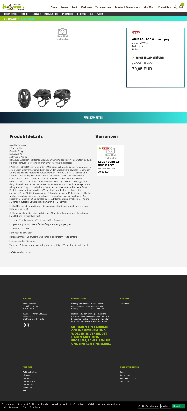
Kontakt (123, 372)
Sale (91, 14)
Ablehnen (165, 406)
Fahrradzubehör (51, 14)
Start (74, 7)
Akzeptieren (178, 406)
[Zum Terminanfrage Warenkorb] (181, 7)
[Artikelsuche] (175, 7)
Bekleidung (81, 14)
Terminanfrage (103, 7)
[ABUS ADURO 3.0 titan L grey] (62, 34)
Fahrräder (36, 14)
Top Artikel (124, 304)
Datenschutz (125, 375)
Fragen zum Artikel (93, 117)
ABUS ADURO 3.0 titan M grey (109, 163)
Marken (100, 14)
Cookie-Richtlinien (31, 407)
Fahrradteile (67, 14)
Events (64, 7)
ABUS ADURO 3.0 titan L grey (150, 39)
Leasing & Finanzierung (127, 7)
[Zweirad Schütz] (13, 7)
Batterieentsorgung (128, 378)
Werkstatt (86, 7)
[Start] (5, 19)
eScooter (24, 14)
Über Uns (148, 7)
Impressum (124, 381)
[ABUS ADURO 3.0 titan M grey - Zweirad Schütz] (110, 152)
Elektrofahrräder (9, 14)
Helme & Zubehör (27, 19)
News (54, 7)
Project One (164, 7)
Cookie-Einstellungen (148, 406)
